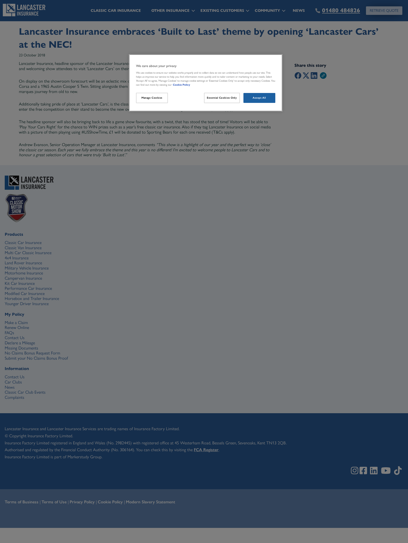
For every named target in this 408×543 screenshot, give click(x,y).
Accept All (259, 97)
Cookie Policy (181, 84)
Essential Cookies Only (222, 97)
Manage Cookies (151, 97)
